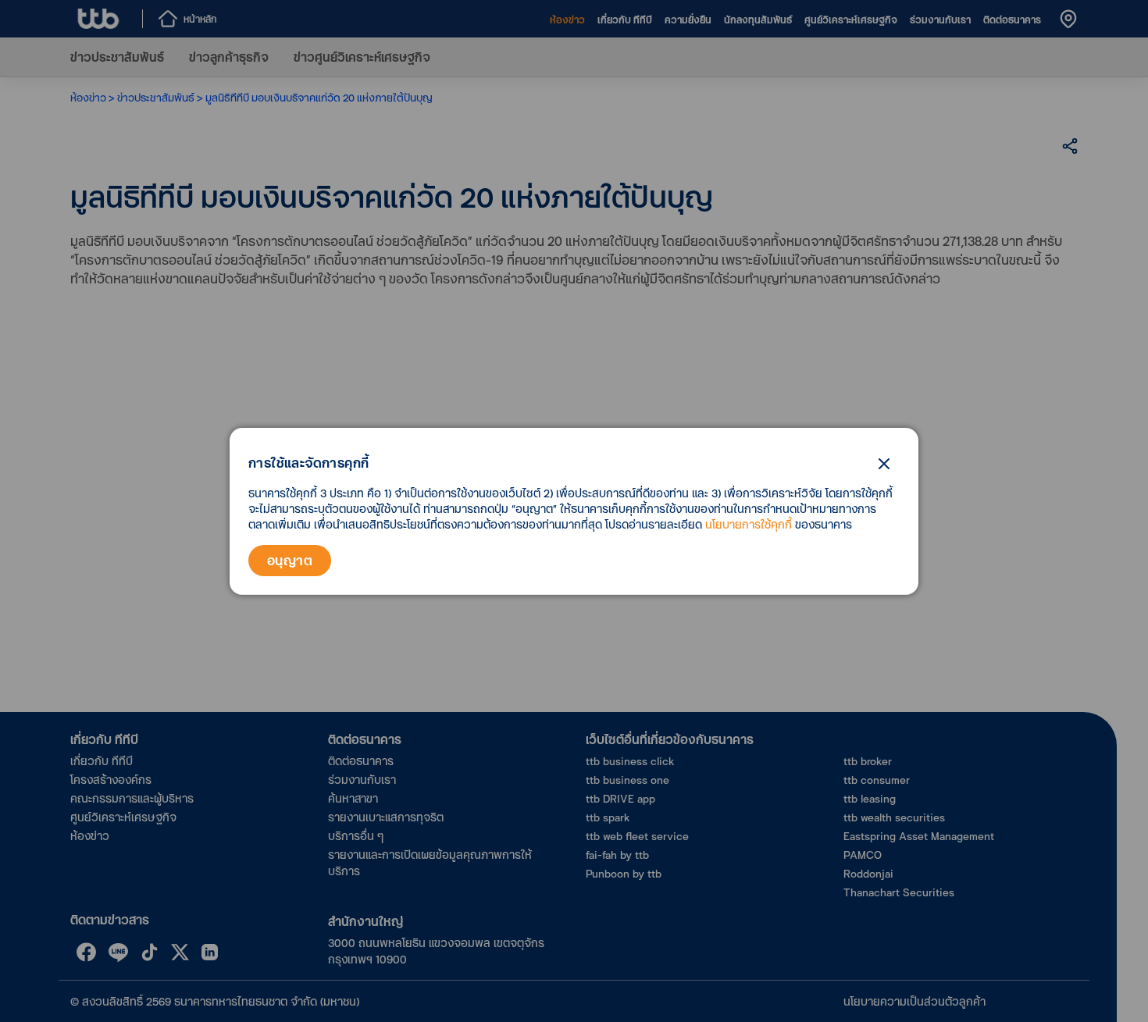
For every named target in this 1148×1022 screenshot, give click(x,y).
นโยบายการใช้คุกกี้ (748, 524)
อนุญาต (289, 560)
